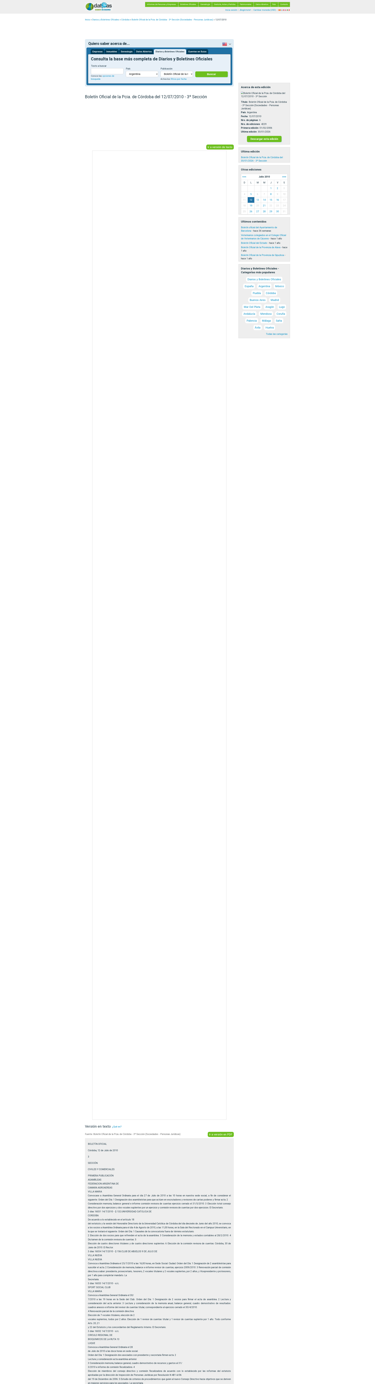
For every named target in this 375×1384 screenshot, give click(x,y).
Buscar (211, 74)
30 (277, 211)
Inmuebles (111, 51)
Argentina (264, 286)
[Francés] (282, 10)
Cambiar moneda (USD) (264, 10)
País (274, 4)
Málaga (266, 320)
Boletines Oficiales (188, 4)
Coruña (281, 313)
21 (264, 205)
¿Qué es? (117, 1126)
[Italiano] (288, 10)
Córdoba (125, 19)
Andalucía (249, 313)
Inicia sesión (231, 10)
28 (264, 211)
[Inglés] (285, 10)
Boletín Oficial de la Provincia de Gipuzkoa (262, 255)
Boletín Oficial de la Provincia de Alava (260, 247)
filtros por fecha (178, 79)
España (249, 286)
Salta (279, 320)
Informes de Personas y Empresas (161, 4)
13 (257, 199)
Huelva (269, 327)
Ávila (257, 327)
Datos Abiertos (262, 4)
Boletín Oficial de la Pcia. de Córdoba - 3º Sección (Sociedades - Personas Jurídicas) (172, 19)
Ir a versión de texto (220, 147)
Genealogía (205, 4)
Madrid (275, 300)
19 (251, 205)
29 (271, 211)
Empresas (97, 51)
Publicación (166, 68)
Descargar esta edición (264, 139)
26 (251, 211)
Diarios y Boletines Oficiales (105, 19)
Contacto (284, 4)
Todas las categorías (277, 334)
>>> (284, 176)
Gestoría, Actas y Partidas (225, 4)
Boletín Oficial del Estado (254, 243)
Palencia (252, 320)
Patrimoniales (245, 4)
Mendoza (266, 313)
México (279, 286)
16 (277, 199)
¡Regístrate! (245, 10)
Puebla (257, 293)
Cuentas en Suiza (197, 51)
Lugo (282, 306)
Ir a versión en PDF (220, 1134)
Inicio (87, 19)
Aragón (269, 306)
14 (264, 199)
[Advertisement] (173, 30)
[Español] (279, 10)
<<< (244, 176)
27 (257, 211)
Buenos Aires (258, 300)
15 (271, 199)
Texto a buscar (98, 66)
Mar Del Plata (252, 306)
